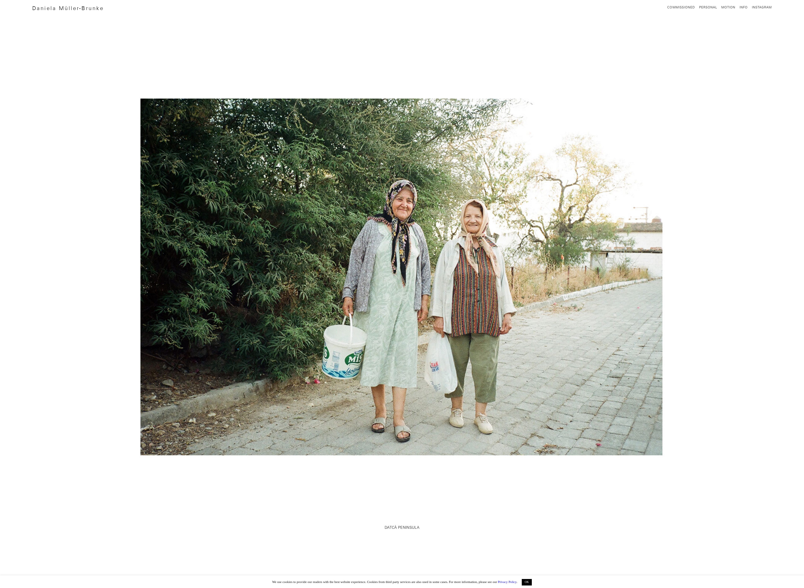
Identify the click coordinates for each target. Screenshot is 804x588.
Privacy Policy (507, 582)
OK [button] (527, 582)
